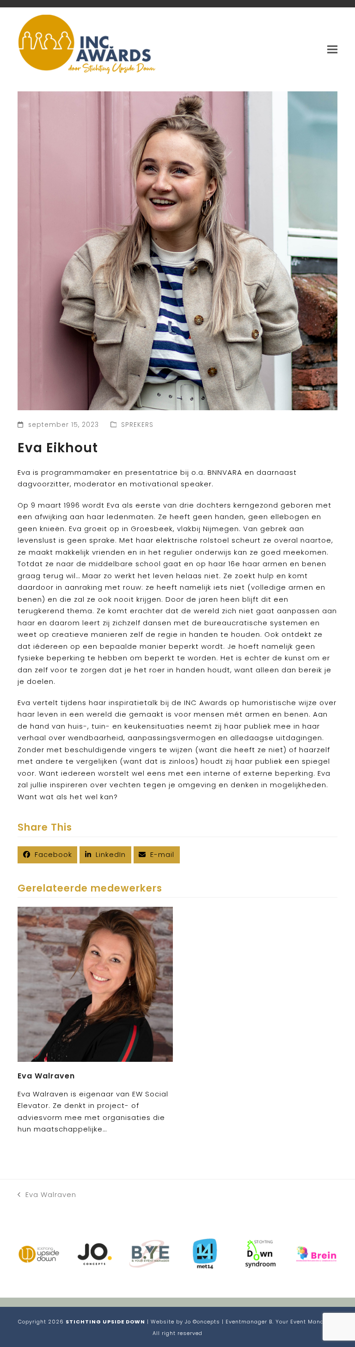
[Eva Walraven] (95, 983)
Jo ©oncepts (202, 1321)
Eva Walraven (46, 1076)
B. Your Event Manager (301, 1321)
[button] (332, 49)
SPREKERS (137, 424)
